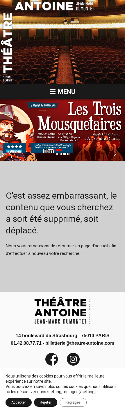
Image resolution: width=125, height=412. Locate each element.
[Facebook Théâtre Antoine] (51, 364)
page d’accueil (94, 245)
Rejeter (45, 402)
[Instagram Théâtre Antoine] (69, 364)
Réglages (73, 402)
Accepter (18, 402)
